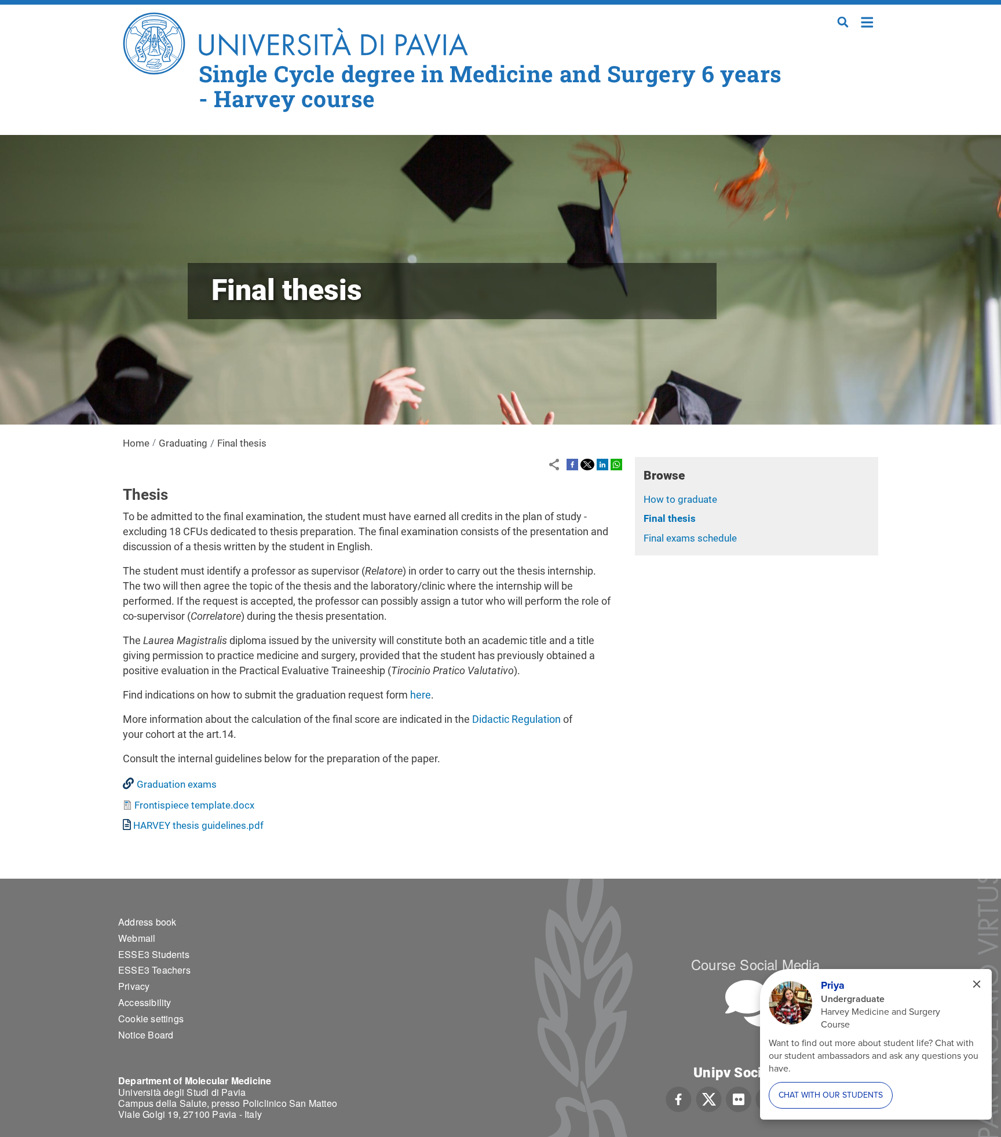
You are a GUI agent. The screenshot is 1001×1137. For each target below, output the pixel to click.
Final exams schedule (690, 538)
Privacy (133, 986)
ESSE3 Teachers (154, 970)
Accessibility (144, 1002)
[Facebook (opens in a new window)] (679, 1098)
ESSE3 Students (153, 954)
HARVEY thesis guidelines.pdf (198, 825)
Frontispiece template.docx (194, 805)
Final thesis (670, 518)
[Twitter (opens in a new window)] (709, 1098)
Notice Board (145, 1034)
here (420, 695)
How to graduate (680, 499)
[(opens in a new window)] (572, 464)
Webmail (136, 938)
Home (867, 21)
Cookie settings (151, 1018)
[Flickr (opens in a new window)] (738, 1098)
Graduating (183, 443)
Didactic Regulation (516, 719)
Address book (147, 921)
